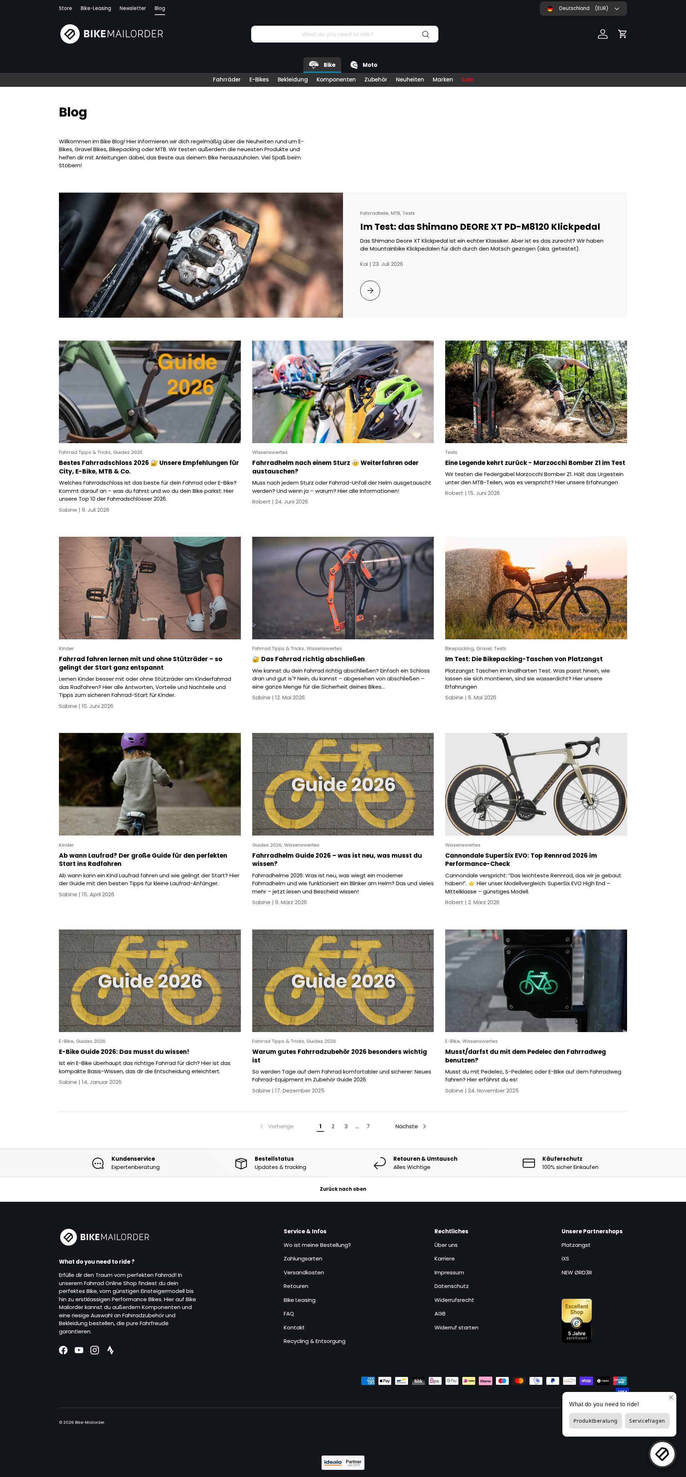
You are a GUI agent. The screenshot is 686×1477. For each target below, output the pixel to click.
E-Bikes (259, 79)
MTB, (397, 213)
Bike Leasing (299, 1300)
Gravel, (485, 648)
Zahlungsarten (303, 1258)
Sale (467, 79)
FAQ (289, 1313)
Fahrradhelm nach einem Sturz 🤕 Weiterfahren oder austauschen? (335, 467)
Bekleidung (293, 79)
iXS (565, 1258)
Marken (443, 79)
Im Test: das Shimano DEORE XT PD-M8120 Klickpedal (480, 226)
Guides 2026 (128, 452)
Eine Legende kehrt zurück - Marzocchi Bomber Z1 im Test (535, 463)
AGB (440, 1313)
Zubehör (375, 79)
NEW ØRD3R (577, 1272)
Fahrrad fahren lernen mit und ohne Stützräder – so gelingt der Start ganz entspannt (140, 663)
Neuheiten (410, 79)
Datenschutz (451, 1286)
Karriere (444, 1258)
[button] (623, 34)
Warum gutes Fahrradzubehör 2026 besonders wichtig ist (339, 1056)
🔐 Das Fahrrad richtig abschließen (308, 659)
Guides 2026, (268, 845)
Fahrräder (227, 79)
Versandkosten (304, 1272)
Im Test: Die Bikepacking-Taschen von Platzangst (524, 659)
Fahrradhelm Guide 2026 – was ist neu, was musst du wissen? (337, 859)
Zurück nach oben (343, 1189)
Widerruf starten (456, 1327)
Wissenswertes (270, 452)
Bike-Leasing (96, 8)
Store (65, 8)
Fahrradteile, (375, 213)
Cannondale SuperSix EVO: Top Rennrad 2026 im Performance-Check (521, 859)
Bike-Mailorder (89, 1422)
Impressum (449, 1272)
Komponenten (336, 79)
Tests (409, 213)
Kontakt (294, 1327)
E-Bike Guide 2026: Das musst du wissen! (124, 1051)
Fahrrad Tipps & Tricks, (86, 452)
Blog (160, 8)
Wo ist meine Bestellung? (317, 1245)
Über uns (446, 1245)
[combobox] (344, 34)
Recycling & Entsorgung (315, 1341)
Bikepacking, (460, 648)
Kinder (66, 648)
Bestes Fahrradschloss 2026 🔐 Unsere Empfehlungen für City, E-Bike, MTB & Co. (149, 467)
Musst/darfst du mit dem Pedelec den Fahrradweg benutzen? (525, 1056)
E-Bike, (67, 1041)
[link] (276, 1126)
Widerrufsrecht (454, 1300)
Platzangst (576, 1245)
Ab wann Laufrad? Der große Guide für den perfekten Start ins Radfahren (143, 859)
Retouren (296, 1286)
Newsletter (133, 8)
